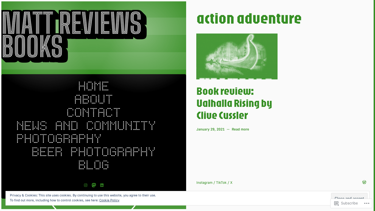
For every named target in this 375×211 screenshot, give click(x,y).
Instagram (204, 182)
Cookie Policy (109, 200)
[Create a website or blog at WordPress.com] (364, 182)
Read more (240, 129)
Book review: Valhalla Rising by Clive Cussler (234, 103)
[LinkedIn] (102, 185)
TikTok (221, 182)
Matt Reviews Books (71, 35)
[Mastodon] (94, 185)
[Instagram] (85, 185)
